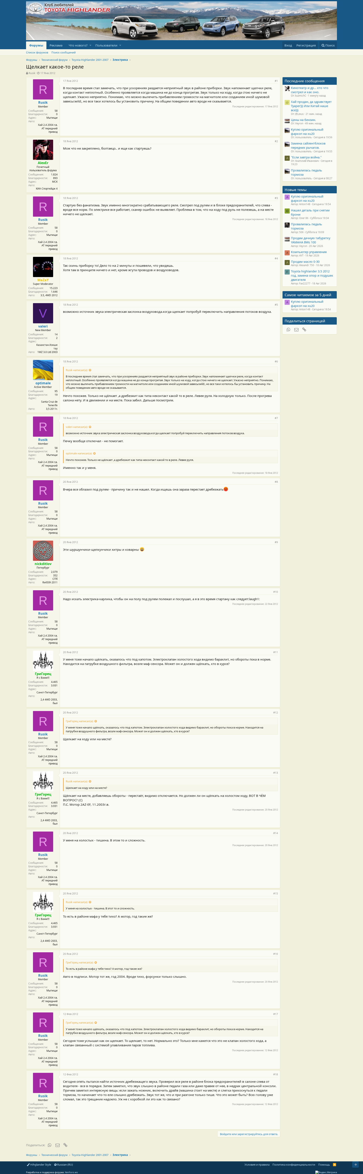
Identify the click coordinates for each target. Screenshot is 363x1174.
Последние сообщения (305, 80)
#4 (276, 258)
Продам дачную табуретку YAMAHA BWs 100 (310, 240)
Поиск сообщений (63, 52)
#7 (276, 418)
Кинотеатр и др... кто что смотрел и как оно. (309, 90)
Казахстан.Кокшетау (47, 346)
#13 (275, 773)
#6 (276, 361)
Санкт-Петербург (47, 692)
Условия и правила (257, 1164)
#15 (275, 893)
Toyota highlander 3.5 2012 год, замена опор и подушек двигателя (312, 275)
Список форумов (37, 52)
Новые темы (295, 189)
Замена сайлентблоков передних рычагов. (308, 145)
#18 (275, 1074)
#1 (276, 81)
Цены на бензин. (303, 120)
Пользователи (106, 45)
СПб (55, 579)
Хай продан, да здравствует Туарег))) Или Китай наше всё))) (311, 105)
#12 (275, 712)
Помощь (324, 1164)
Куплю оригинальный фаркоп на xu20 (307, 131)
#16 (275, 954)
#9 (276, 542)
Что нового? (78, 45)
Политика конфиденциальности (293, 1164)
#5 (276, 304)
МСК (55, 181)
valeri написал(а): (77, 427)
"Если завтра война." (306, 157)
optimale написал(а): (79, 453)
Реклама (56, 45)
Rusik (32, 73)
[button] (90, 45)
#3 (276, 198)
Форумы (36, 45)
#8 (276, 482)
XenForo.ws (71, 1172)
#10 (275, 592)
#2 (276, 141)
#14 (275, 833)
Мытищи (52, 117)
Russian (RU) (65, 1164)
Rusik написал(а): (77, 370)
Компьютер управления (309, 252)
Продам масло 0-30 (305, 261)
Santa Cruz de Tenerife (49, 403)
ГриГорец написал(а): (79, 721)
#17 (275, 1014)
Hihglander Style (40, 1164)
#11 (275, 652)
